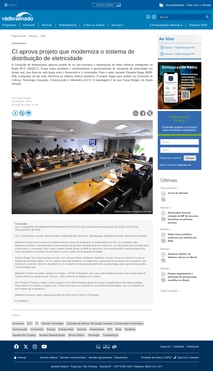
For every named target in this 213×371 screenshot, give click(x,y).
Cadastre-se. (184, 165)
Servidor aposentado (100, 357)
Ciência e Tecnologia (52, 323)
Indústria (81, 329)
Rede (118, 329)
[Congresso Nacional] (106, 347)
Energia (51, 329)
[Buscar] (207, 17)
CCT (29, 323)
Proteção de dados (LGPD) (156, 357)
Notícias (47, 25)
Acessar (190, 158)
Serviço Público (76, 335)
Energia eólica (66, 329)
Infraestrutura (97, 329)
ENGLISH (165, 346)
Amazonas (18, 323)
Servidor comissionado (73, 357)
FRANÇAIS (193, 346)
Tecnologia (93, 335)
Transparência (110, 335)
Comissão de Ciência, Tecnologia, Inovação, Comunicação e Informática (105, 323)
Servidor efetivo (49, 357)
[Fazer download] (28, 113)
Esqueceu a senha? (170, 158)
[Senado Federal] (106, 5)
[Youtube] (43, 346)
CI (37, 323)
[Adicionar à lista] (22, 113)
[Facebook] (17, 346)
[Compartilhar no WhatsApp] (136, 113)
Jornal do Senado (178, 193)
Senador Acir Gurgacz (24, 335)
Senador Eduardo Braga (52, 335)
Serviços (116, 25)
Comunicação (20, 329)
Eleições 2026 (198, 25)
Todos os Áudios (93, 25)
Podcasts (29, 25)
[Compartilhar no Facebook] (143, 113)
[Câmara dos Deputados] (98, 347)
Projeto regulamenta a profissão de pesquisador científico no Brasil (182, 276)
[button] (162, 5)
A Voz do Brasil (168, 188)
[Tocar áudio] (15, 113)
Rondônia (130, 329)
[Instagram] (154, 17)
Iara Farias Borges (21, 98)
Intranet (21, 357)
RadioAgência (67, 25)
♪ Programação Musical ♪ (166, 25)
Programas (9, 25)
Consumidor (37, 329)
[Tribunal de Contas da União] (114, 347)
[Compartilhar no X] (150, 113)
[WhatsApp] (149, 17)
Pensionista (120, 357)
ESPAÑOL (179, 346)
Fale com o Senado (199, 5)
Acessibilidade (175, 5)
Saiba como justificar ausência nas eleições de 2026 (182, 237)
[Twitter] (25, 346)
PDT (109, 329)
